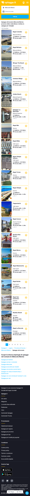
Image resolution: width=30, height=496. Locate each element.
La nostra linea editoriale (8, 404)
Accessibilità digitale (7, 459)
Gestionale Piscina (6, 416)
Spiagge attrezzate (6, 364)
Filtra (20, 491)
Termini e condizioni (6, 453)
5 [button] (17, 344)
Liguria (10, 348)
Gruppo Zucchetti (11, 390)
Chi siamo (4, 398)
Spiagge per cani (6, 378)
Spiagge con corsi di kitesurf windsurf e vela (13, 376)
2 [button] (9, 344)
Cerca (15, 16)
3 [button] (12, 344)
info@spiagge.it (11, 490)
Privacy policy (5, 450)
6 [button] (20, 344)
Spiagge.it (4, 348)
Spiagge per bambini (7, 359)
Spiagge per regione (7, 429)
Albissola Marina (6, 350)
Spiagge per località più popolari (10, 437)
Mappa (12, 491)
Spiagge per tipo (6, 434)
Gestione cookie (5, 456)
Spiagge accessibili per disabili (10, 367)
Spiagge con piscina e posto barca (11, 369)
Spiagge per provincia (7, 431)
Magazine (4, 401)
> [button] (23, 344)
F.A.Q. (2, 410)
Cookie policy (5, 447)
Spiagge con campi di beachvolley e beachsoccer (11, 372)
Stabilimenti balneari (7, 426)
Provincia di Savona (19, 348)
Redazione (4, 407)
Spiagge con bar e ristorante (9, 362)
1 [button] (6, 344)
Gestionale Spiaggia (6, 413)
